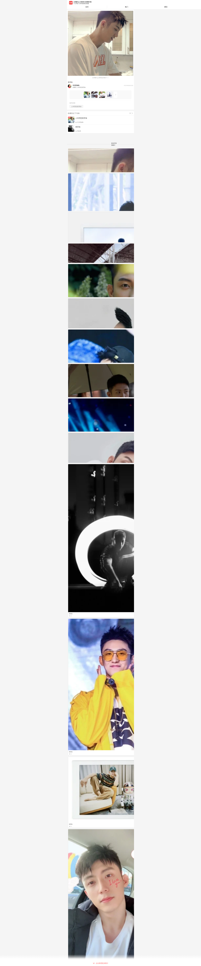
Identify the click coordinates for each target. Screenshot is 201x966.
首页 (87, 7)
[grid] (101, 557)
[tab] (126, 7)
